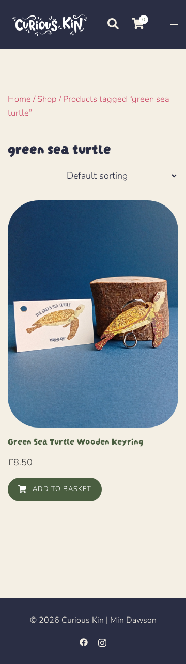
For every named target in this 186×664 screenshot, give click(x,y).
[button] (112, 24)
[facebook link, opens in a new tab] (84, 641)
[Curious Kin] (49, 24)
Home (19, 99)
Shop (47, 99)
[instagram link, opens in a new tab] (102, 641)
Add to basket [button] (60, 489)
